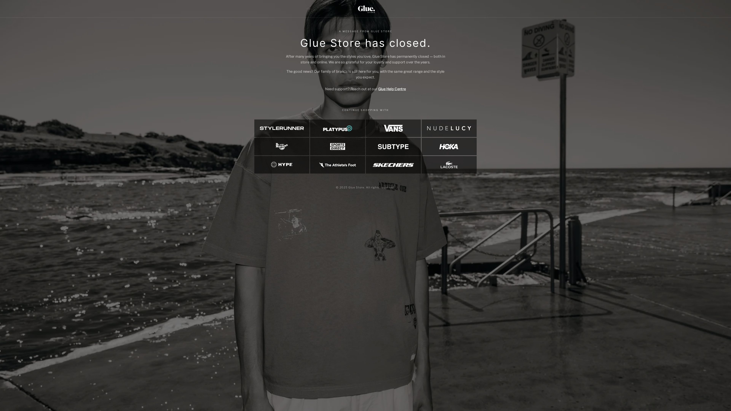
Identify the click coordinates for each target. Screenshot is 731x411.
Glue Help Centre (392, 89)
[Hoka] (449, 146)
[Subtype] (393, 146)
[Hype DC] (281, 165)
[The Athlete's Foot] (337, 165)
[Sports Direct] (337, 146)
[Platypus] (337, 128)
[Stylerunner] (281, 128)
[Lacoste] (449, 165)
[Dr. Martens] (281, 146)
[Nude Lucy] (449, 128)
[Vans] (393, 128)
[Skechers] (393, 165)
